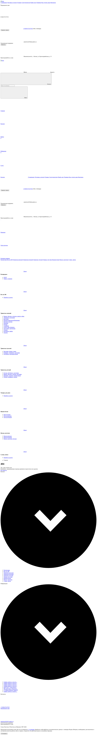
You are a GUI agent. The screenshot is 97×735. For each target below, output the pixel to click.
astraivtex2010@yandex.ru (7, 721)
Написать (3, 44)
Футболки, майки (8, 331)
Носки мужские (8, 437)
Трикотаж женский (18, 259)
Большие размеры (5, 258)
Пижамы (6, 323)
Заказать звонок (5, 30)
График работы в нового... (10, 691)
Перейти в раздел (8, 297)
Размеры (39, 2)
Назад (25, 271)
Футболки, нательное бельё (11, 354)
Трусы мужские (8, 417)
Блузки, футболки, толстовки (11, 373)
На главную (4, 470)
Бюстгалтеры (7, 414)
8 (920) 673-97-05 (28, 28)
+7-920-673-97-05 (5, 707)
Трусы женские (8, 416)
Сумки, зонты (72, 259)
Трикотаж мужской (28, 259)
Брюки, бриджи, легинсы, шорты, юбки (14, 316)
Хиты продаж (4, 245)
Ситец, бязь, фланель (9, 327)
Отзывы (19, 2)
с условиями (31, 729)
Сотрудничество (26, 2)
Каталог (49, 84)
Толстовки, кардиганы (9, 328)
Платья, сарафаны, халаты (10, 377)
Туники (6, 330)
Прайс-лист (33, 2)
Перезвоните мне (5, 708)
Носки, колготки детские (10, 438)
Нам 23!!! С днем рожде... (10, 687)
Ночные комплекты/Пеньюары (12, 320)
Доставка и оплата (12, 2)
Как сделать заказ (45, 2)
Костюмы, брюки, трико (10, 351)
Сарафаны (6, 325)
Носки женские (8, 436)
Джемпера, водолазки (9, 317)
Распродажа (4, 259)
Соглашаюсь (4, 733)
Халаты (6, 332)
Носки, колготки (64, 259)
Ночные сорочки (8, 321)
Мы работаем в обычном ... (11, 688)
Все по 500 (10, 259)
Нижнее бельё (55, 259)
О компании (4, 2)
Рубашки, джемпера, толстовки (12, 352)
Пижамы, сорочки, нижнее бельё (12, 375)
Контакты (53, 2)
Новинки (3, 232)
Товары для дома (47, 259)
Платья (5, 324)
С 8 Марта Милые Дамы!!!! (11, 690)
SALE (5, 277)
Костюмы (6, 319)
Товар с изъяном (8, 278)
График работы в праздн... (10, 682)
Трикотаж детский (38, 259)
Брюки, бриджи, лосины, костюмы (13, 374)
